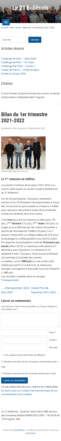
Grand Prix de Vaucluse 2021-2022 (45, 290)
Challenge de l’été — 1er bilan (17, 62)
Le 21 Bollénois (30, 7)
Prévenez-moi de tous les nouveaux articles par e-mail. (30, 373)
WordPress (19, 430)
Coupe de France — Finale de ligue (20, 69)
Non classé (15, 27)
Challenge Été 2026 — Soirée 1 (18, 66)
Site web (53, 347)
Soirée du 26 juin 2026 (13, 73)
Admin (7, 128)
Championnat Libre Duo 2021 (15, 290)
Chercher (35, 39)
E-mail (53, 339)
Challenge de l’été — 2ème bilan (18, 58)
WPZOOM (30, 433)
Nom (52, 332)
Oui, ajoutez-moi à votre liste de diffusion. (25, 355)
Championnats (10, 280)
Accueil (4, 27)
